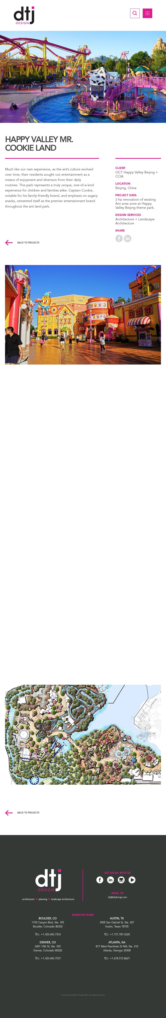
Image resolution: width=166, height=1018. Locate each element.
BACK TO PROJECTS (28, 243)
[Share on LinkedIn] (127, 238)
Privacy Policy (66, 995)
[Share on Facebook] (119, 238)
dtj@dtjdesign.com (117, 897)
